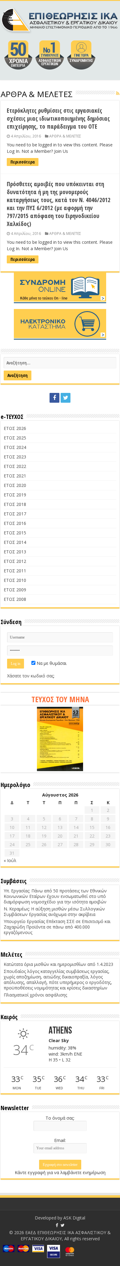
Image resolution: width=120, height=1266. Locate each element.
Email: (60, 1140)
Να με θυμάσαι (50, 663)
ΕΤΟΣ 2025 (15, 438)
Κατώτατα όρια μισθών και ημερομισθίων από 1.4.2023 (58, 964)
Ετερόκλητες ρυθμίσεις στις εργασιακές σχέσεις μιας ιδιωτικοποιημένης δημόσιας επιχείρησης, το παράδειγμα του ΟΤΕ (58, 118)
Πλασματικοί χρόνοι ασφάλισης (35, 995)
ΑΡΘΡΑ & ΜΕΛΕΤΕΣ (65, 136)
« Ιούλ (10, 860)
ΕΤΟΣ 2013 (15, 552)
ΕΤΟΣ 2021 (15, 476)
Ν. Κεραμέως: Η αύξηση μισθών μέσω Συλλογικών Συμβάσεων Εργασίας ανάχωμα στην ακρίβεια (54, 911)
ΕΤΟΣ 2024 (15, 447)
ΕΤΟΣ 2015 (15, 533)
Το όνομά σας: (60, 1118)
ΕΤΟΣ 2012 (15, 561)
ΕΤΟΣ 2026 (15, 428)
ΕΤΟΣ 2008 (15, 599)
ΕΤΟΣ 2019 (15, 495)
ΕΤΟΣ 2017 (15, 514)
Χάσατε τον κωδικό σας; (30, 676)
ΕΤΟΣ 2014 (15, 542)
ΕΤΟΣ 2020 (15, 485)
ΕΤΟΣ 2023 (15, 457)
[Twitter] (65, 398)
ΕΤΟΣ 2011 (15, 571)
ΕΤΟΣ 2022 (15, 466)
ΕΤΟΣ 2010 (15, 580)
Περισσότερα (22, 162)
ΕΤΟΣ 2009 (15, 590)
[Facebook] (54, 398)
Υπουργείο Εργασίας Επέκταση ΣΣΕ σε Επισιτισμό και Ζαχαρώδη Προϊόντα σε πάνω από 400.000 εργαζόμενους (57, 926)
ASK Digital (74, 1218)
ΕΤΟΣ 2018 (15, 504)
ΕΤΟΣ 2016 (15, 523)
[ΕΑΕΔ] (60, 19)
